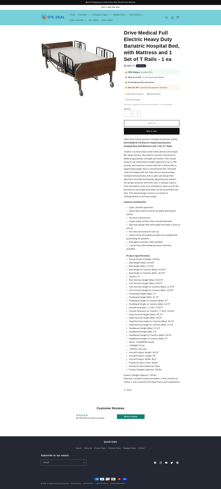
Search (79, 448)
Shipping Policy (129, 448)
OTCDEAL (50, 483)
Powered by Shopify (61, 483)
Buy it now (152, 131)
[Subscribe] (83, 463)
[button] (84, 15)
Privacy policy (88, 483)
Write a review (130, 417)
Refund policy (76, 483)
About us (88, 448)
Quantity (127, 109)
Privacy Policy (100, 448)
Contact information (117, 483)
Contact (141, 448)
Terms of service (102, 483)
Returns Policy (114, 448)
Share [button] (129, 390)
